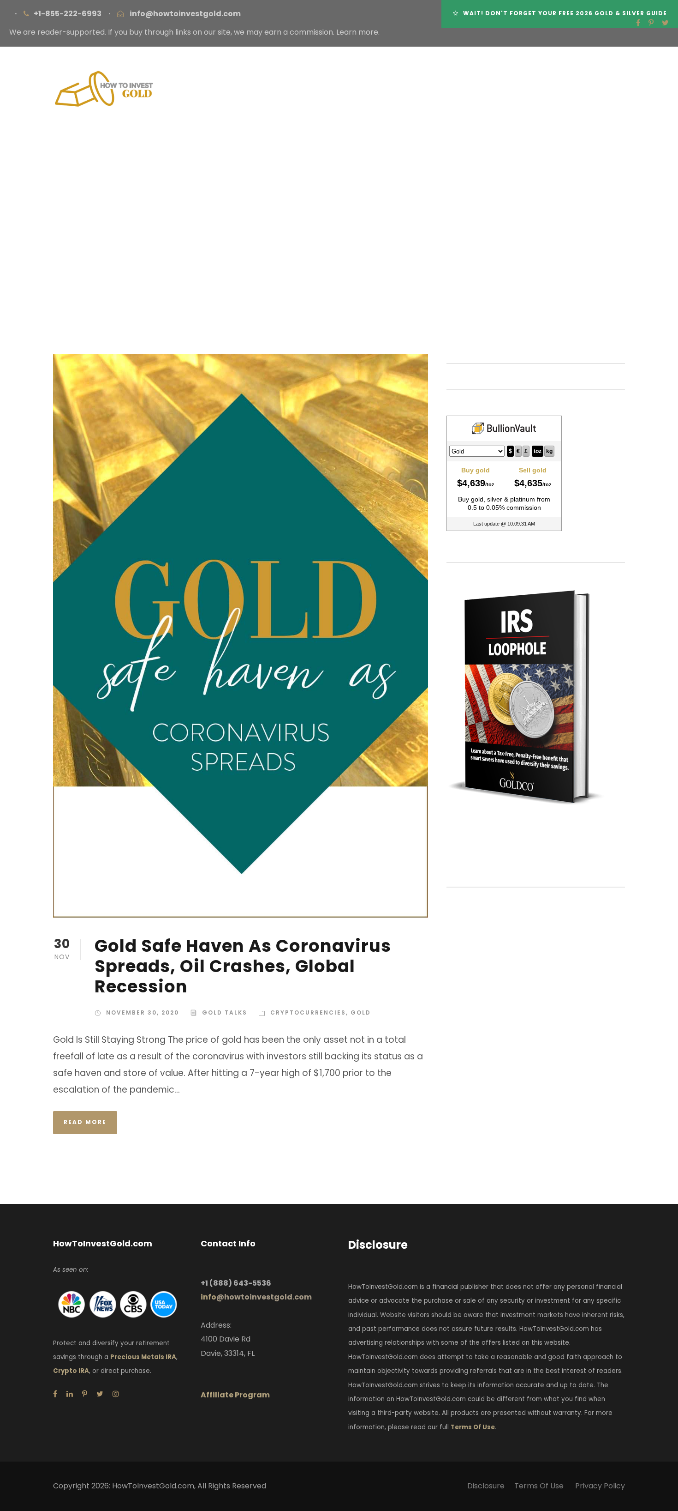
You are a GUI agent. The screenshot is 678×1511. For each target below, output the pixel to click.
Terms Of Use (473, 1427)
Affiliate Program (235, 1395)
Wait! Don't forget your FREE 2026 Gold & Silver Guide (565, 13)
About (228, 164)
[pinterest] (651, 23)
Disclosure (486, 1486)
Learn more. (358, 32)
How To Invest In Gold (310, 164)
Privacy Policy (600, 1486)
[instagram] (116, 1394)
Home (184, 164)
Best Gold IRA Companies (435, 164)
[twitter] (665, 23)
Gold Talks (224, 1012)
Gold (361, 1012)
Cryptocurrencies (308, 1012)
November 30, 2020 (142, 1012)
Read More (85, 1122)
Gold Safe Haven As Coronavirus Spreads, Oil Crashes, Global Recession (243, 966)
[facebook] (638, 23)
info (256, 1297)
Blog (592, 164)
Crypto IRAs (538, 164)
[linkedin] (69, 1394)
